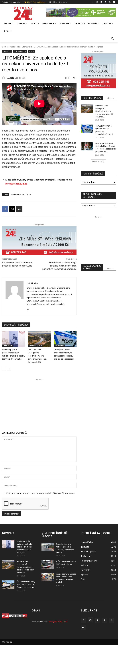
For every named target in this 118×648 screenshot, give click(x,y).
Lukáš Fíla (11, 78)
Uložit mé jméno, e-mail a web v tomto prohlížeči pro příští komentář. (40, 493)
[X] (110, 2)
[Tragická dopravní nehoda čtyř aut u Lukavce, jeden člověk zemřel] (47, 547)
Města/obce (15, 46)
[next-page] (9, 369)
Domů (5, 46)
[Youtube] (114, 2)
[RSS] (105, 2)
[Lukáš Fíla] (4, 78)
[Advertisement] (39, 402)
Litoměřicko (27, 46)
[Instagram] (97, 2)
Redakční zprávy (20, 51)
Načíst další (97, 161)
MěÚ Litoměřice (17, 194)
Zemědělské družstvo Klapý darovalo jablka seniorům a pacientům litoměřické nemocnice (59, 265)
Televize (31, 51)
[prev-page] (4, 369)
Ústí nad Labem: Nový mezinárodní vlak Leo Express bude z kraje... (26, 584)
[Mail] (101, 2)
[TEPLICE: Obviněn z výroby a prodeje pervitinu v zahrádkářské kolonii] (87, 129)
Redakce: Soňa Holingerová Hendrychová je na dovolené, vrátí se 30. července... (104, 111)
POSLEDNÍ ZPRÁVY (92, 98)
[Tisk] (19, 209)
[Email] (12, 209)
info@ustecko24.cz (16, 183)
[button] (112, 38)
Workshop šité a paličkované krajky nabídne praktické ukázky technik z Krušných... (24, 547)
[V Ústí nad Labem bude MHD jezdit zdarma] (47, 564)
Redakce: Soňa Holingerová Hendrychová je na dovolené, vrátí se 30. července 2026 (37, 356)
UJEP (29, 194)
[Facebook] (92, 2)
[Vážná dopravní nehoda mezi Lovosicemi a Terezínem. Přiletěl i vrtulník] (47, 577)
